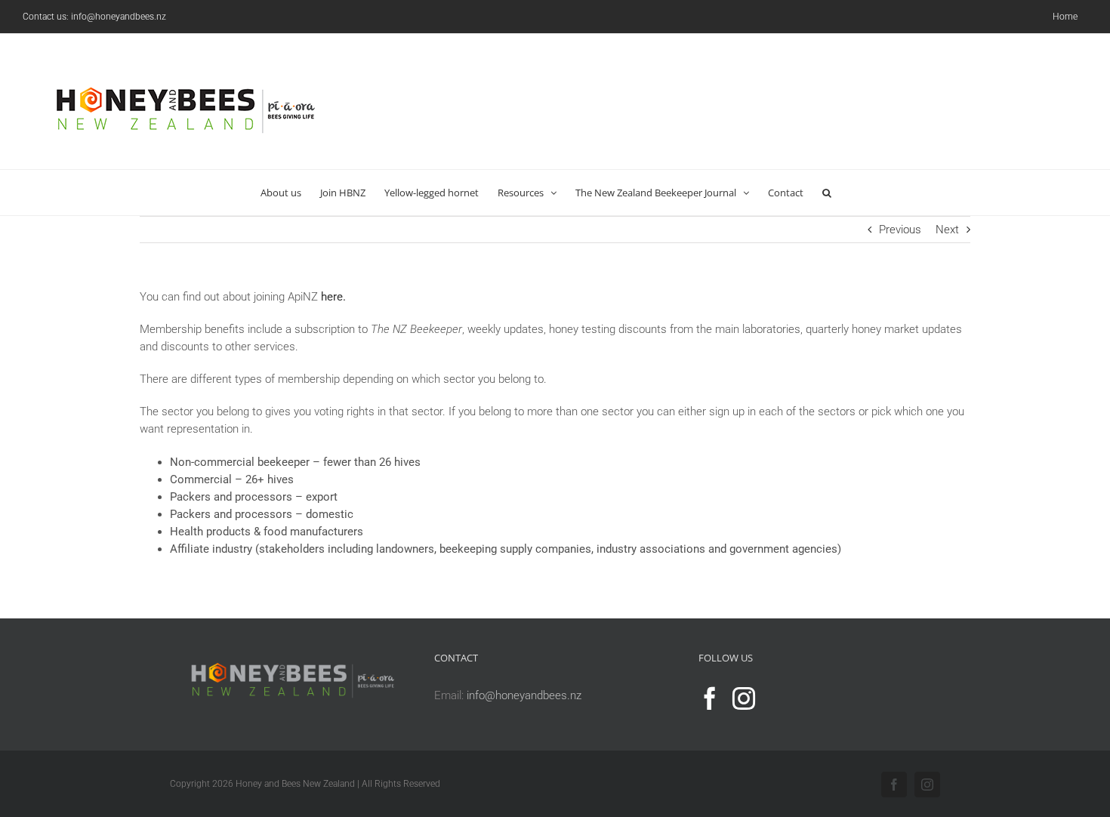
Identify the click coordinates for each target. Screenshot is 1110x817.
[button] (826, 192)
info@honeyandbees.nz (524, 695)
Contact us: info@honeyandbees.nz (94, 16)
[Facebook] (709, 698)
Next (947, 229)
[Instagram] (743, 698)
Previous (900, 229)
